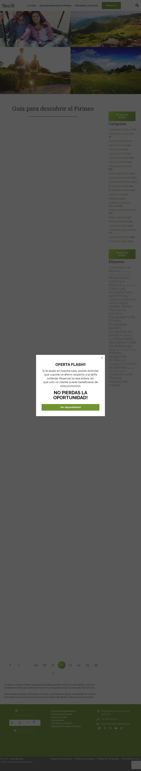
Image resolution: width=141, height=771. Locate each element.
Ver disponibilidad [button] (70, 407)
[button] (102, 358)
